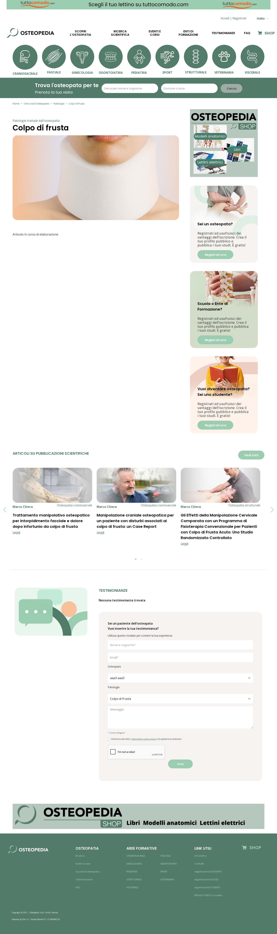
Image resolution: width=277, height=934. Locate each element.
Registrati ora (215, 255)
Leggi (16, 532)
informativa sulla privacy (143, 739)
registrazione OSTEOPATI (208, 871)
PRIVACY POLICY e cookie (208, 895)
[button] (239, 18)
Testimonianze (223, 33)
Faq (247, 33)
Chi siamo (200, 855)
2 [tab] (141, 559)
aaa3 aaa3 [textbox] (117, 678)
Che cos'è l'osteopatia (36, 103)
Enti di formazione (188, 33)
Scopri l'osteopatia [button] (80, 33)
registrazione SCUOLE (206, 879)
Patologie (59, 103)
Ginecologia (134, 863)
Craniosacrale (135, 855)
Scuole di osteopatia (87, 871)
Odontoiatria (168, 863)
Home (16, 103)
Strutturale (134, 879)
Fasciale (165, 855)
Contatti (199, 863)
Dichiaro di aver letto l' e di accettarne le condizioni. (146, 739)
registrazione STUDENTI (207, 887)
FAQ (78, 887)
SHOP (269, 33)
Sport (164, 871)
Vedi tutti (251, 455)
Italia (261, 18)
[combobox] (180, 678)
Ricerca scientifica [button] (120, 33)
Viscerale (132, 887)
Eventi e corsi (155, 33)
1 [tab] (136, 559)
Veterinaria (167, 879)
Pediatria (131, 871)
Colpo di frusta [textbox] (120, 699)
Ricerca (80, 855)
